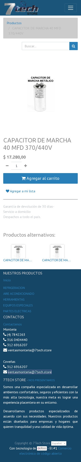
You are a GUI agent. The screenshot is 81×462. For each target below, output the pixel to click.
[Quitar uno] (7, 166)
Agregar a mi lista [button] (22, 191)
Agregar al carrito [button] (42, 178)
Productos (14, 23)
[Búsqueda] (73, 46)
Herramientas (14, 299)
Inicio (7, 280)
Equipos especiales (18, 305)
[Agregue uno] (26, 166)
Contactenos (12, 324)
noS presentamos (42, 380)
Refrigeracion (14, 288)
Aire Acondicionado (18, 293)
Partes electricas (17, 311)
